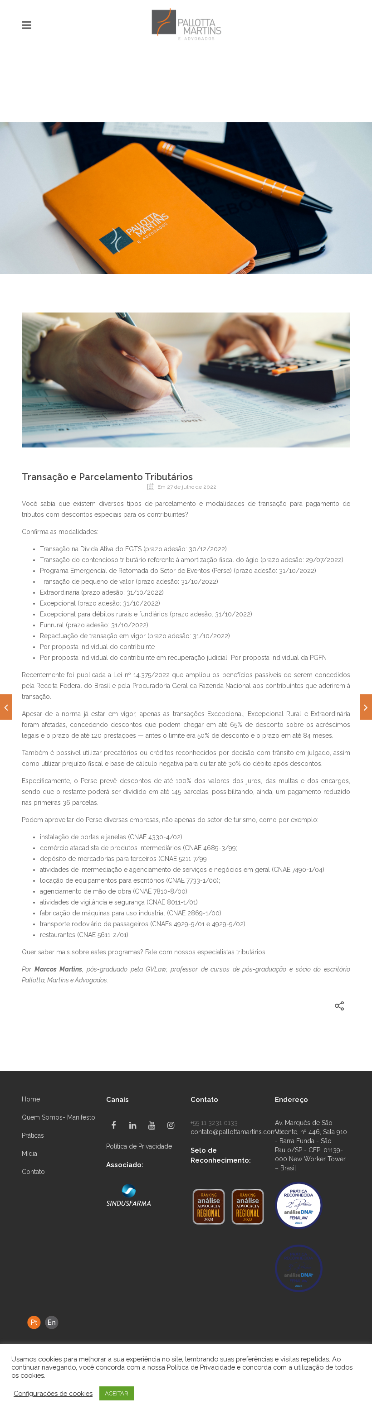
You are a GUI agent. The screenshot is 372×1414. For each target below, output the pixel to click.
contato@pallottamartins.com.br (237, 1131)
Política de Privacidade (139, 1146)
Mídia (29, 1153)
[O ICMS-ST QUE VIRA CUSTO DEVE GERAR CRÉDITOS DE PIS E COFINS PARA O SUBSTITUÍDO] (6, 707)
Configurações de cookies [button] (53, 1393)
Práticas (33, 1135)
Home (31, 1099)
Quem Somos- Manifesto (58, 1117)
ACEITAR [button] (116, 1393)
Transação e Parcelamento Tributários (107, 476)
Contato (33, 1171)
